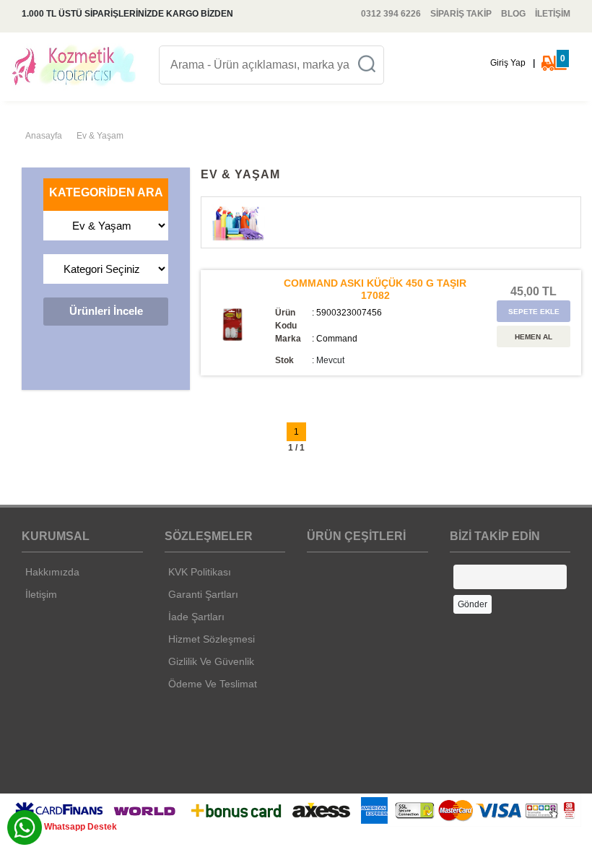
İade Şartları (196, 616)
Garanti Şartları (203, 594)
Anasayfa (43, 136)
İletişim (41, 594)
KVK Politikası (199, 572)
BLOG (513, 14)
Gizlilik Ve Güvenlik (211, 661)
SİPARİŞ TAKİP (461, 14)
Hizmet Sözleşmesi (211, 639)
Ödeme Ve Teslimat (212, 684)
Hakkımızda (52, 572)
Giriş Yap (508, 63)
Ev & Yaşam (100, 136)
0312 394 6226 (391, 14)
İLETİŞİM (552, 14)
